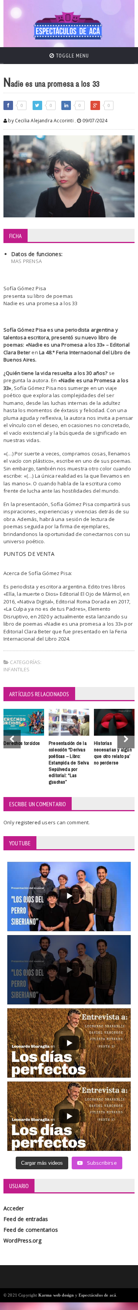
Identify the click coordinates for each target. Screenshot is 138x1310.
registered (29, 822)
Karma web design (56, 1295)
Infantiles (16, 669)
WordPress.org (22, 1240)
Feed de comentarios (30, 1229)
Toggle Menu (71, 55)
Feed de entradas (25, 1219)
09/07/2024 (94, 120)
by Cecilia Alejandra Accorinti (40, 120)
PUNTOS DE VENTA (28, 553)
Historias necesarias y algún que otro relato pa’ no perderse (113, 753)
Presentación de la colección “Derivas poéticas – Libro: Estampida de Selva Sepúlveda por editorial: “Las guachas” (69, 762)
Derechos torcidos (21, 743)
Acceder (13, 1208)
